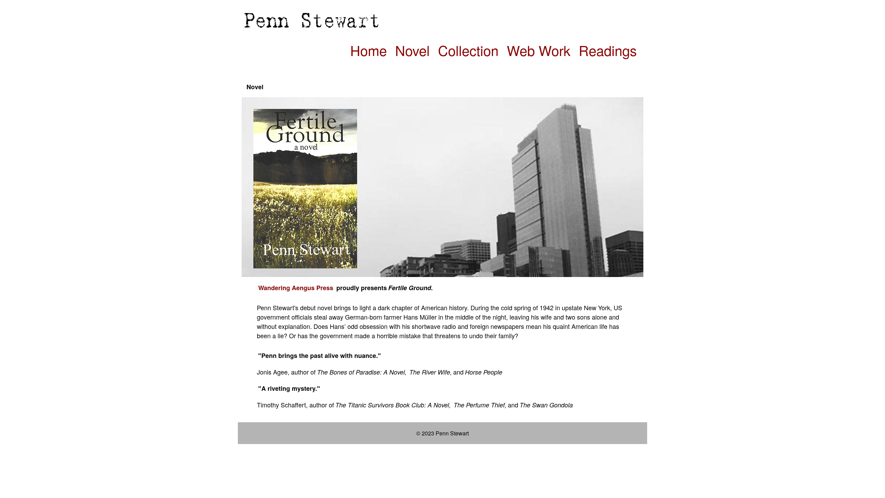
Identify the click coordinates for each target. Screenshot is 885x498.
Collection (468, 50)
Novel (412, 50)
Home (368, 50)
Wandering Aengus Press (295, 287)
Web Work (538, 50)
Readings (608, 50)
